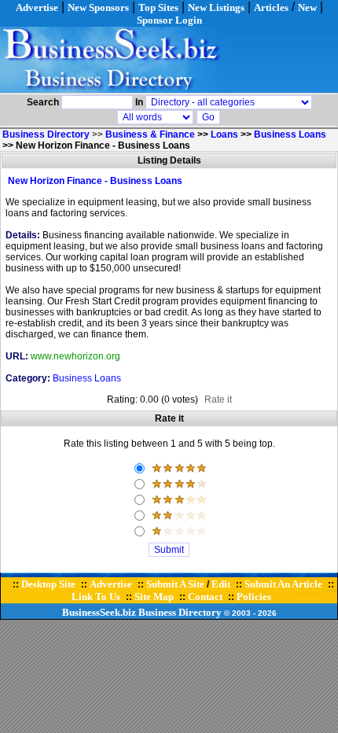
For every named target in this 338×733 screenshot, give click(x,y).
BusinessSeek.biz (99, 612)
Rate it (218, 399)
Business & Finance (150, 134)
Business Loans (290, 134)
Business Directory (180, 612)
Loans (224, 134)
